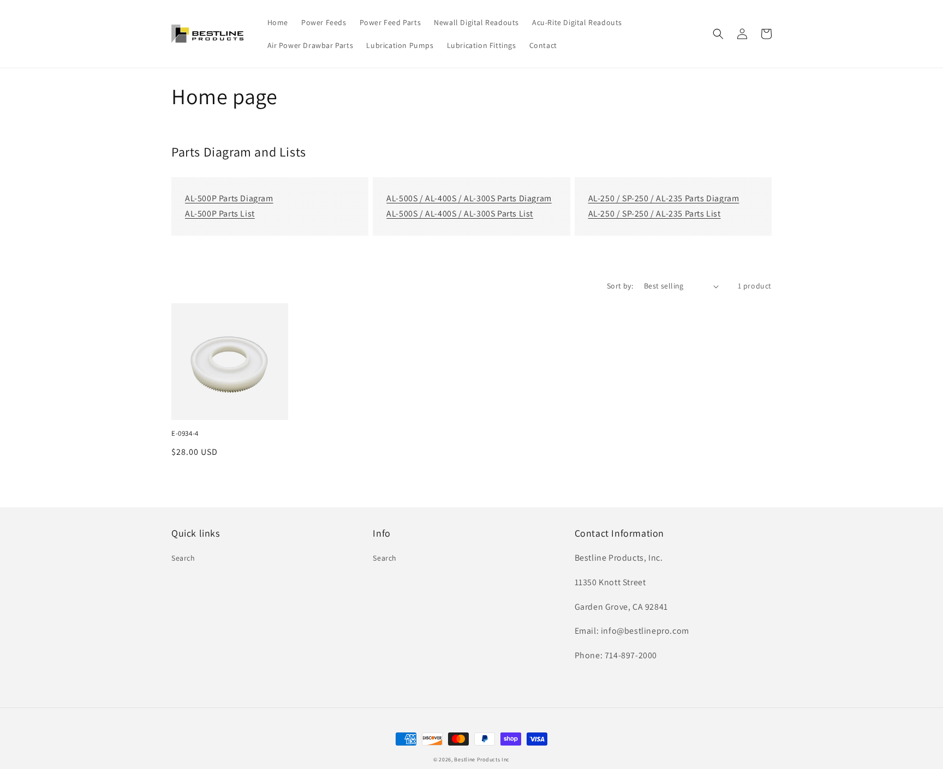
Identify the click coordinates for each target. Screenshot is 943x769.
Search (183, 558)
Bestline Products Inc (482, 759)
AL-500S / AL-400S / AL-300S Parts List (459, 213)
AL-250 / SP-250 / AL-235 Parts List (654, 213)
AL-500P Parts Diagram (229, 198)
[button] (718, 34)
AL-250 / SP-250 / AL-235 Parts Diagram (663, 198)
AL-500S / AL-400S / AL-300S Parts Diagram (469, 198)
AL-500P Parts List (220, 213)
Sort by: (620, 286)
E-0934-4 (185, 433)
